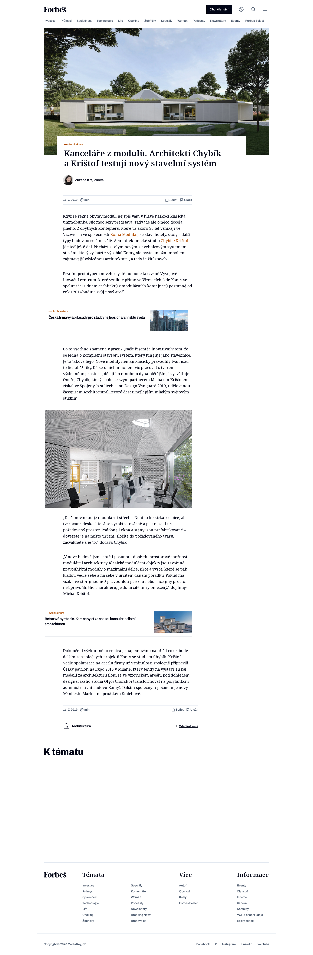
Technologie (105, 20)
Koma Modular (124, 234)
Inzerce (242, 897)
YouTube (263, 944)
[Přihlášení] (241, 9)
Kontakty (243, 909)
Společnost (84, 20)
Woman (182, 20)
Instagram (229, 944)
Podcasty (199, 20)
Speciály (166, 20)
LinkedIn (246, 944)
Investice (50, 20)
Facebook (203, 944)
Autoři (183, 885)
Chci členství (219, 9)
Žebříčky (150, 20)
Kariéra (242, 903)
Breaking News (141, 914)
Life (120, 20)
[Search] (253, 9)
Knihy (183, 897)
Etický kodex (245, 920)
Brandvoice (138, 920)
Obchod (184, 891)
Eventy (235, 20)
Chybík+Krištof (174, 240)
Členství (242, 891)
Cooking (133, 20)
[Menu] (265, 9)
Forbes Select (254, 20)
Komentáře (138, 891)
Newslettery (218, 20)
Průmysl (66, 20)
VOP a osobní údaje (250, 914)
